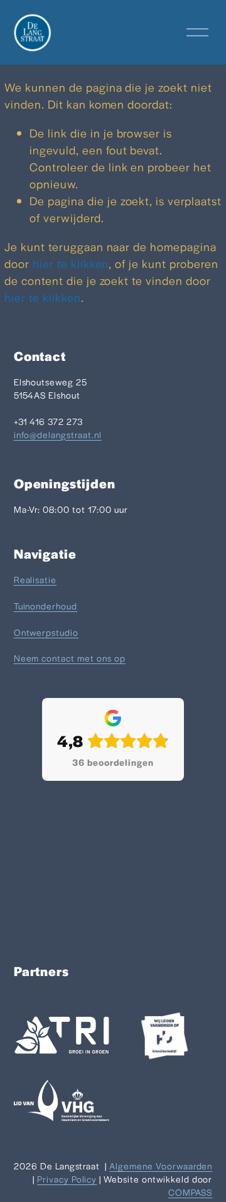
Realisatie (35, 579)
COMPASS (190, 1192)
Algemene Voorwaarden (160, 1165)
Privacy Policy (67, 1178)
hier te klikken (71, 263)
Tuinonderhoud (46, 605)
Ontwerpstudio (46, 632)
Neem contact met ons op (70, 658)
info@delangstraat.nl (58, 434)
